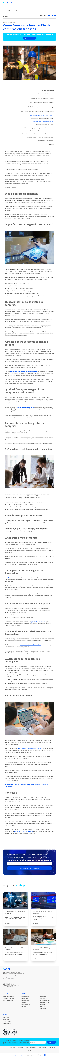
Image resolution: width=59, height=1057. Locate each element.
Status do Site (52, 1047)
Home (4, 10)
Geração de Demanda (8, 1000)
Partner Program (7, 1021)
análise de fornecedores (13, 578)
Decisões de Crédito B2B (8, 998)
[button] (54, 3)
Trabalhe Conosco (7, 1023)
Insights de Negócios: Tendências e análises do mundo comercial (24, 10)
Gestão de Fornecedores (8, 996)
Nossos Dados (6, 1019)
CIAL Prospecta (43, 998)
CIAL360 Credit (25, 998)
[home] (8, 3)
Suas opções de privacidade (33, 1055)
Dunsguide (42, 1004)
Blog (8, 10)
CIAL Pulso (24, 1006)
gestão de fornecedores (38, 622)
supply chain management (25, 407)
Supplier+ (24, 1002)
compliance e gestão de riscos (23, 831)
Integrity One (43, 1008)
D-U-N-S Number (25, 996)
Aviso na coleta (17, 1055)
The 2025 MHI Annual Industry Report (29, 748)
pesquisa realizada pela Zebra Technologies (23, 372)
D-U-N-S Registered (44, 1002)
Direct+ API (42, 1006)
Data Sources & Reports (45, 1000)
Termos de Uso (42, 1047)
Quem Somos (6, 1017)
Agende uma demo (29, 38)
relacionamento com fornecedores (30, 645)
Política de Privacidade (31, 1047)
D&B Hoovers (43, 996)
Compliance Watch (26, 1004)
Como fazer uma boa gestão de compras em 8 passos (15, 12)
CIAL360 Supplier (25, 1000)
